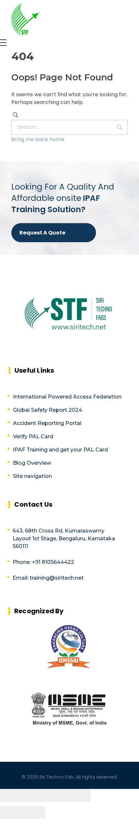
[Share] (34, 795)
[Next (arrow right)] (34, 812)
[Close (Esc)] (11, 795)
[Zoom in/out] (79, 795)
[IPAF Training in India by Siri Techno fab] (21, 18)
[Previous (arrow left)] (11, 812)
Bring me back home (37, 139)
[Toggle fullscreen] (56, 795)
